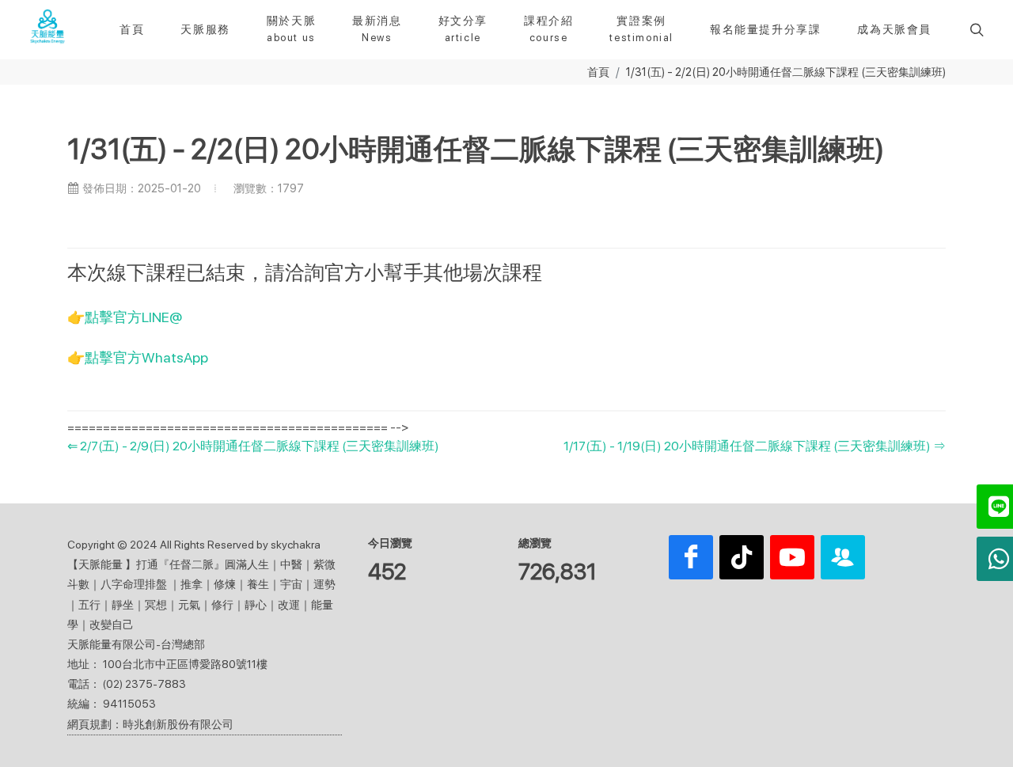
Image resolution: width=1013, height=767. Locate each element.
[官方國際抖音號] (741, 557)
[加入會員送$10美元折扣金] (843, 557)
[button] (975, 29)
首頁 (598, 71)
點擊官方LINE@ (133, 317)
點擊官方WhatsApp (146, 357)
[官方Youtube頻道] (792, 557)
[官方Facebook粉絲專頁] (691, 557)
